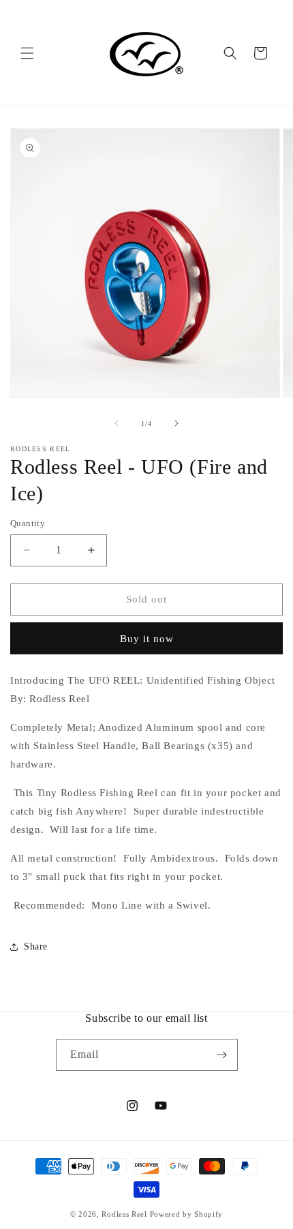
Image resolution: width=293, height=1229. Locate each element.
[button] (27, 53)
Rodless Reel (124, 1214)
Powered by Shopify (186, 1214)
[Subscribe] (222, 1055)
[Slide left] (117, 423)
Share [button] (36, 946)
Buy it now (147, 638)
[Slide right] (176, 423)
